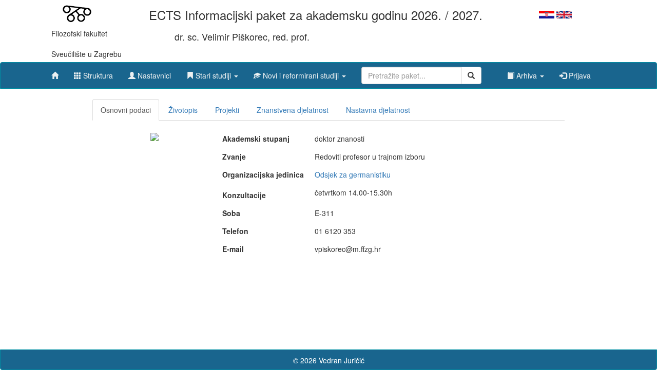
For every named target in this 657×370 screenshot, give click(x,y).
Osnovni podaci (126, 110)
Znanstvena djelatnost (292, 110)
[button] (212, 73)
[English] (564, 13)
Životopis (183, 110)
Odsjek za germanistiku (353, 174)
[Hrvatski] (546, 13)
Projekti (227, 110)
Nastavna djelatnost (378, 110)
